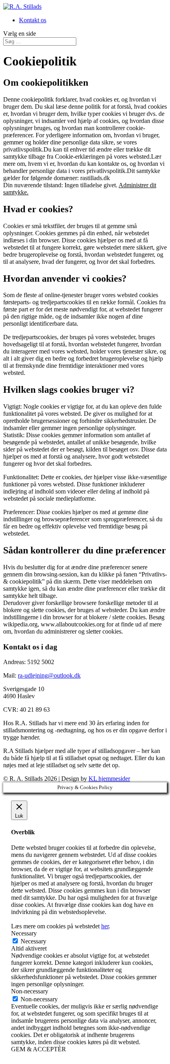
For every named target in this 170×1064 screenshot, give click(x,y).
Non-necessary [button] (29, 991)
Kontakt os (32, 20)
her (105, 926)
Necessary (33, 941)
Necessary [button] (24, 933)
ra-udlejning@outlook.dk (49, 675)
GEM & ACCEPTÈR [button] (38, 1049)
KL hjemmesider (109, 778)
